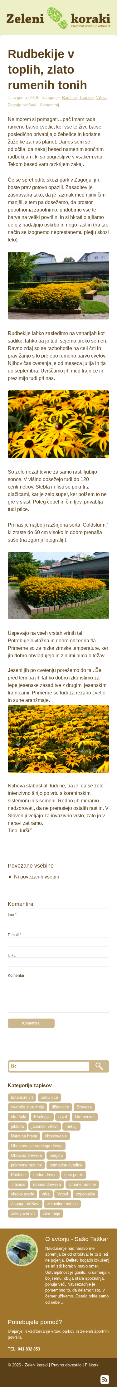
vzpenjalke (85, 1194)
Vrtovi (101, 97)
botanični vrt (22, 1097)
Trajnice (86, 97)
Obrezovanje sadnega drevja (36, 1145)
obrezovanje (56, 1136)
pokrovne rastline (26, 1165)
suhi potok (73, 1174)
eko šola (18, 1116)
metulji (71, 1126)
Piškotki (92, 1365)
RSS (104, 1379)
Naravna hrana (24, 1136)
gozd (62, 1116)
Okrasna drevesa (26, 1155)
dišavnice (60, 1107)
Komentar (16, 975)
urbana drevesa (47, 1184)
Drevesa (84, 1107)
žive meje (51, 1213)
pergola (56, 1155)
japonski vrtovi (45, 1126)
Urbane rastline (82, 1184)
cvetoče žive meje (27, 1107)
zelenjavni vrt (23, 1213)
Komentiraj (49, 105)
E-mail (13, 935)
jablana (17, 1126)
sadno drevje (44, 1174)
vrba (46, 1194)
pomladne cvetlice (66, 1165)
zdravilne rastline (62, 1203)
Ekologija (42, 1116)
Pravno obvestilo (66, 1365)
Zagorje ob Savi (22, 105)
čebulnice (49, 1097)
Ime (11, 914)
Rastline (69, 97)
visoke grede (22, 1194)
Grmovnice (85, 1116)
